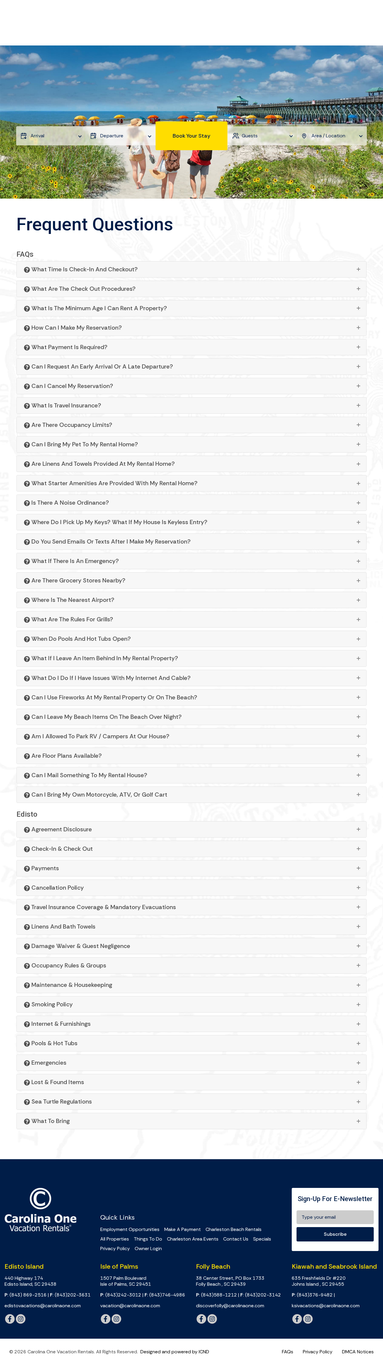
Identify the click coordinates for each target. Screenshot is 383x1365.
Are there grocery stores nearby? (77, 580)
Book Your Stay (191, 135)
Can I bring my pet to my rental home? (84, 444)
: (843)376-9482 (312, 1295)
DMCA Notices (358, 1352)
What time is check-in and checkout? (84, 269)
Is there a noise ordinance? (69, 502)
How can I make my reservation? (76, 327)
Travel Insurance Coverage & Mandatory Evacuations (103, 907)
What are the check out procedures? (83, 289)
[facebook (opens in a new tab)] (10, 1319)
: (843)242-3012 (120, 1295)
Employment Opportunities (129, 1229)
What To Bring (50, 1121)
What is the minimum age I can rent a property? (98, 308)
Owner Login (148, 1248)
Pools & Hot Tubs (53, 1043)
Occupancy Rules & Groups (68, 965)
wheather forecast (187, 1194)
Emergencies (48, 1062)
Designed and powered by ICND (174, 1352)
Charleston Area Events (192, 1239)
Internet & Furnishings (60, 1024)
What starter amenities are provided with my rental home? (113, 483)
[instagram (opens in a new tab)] (20, 1319)
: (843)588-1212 (216, 1295)
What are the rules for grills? (71, 619)
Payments (44, 868)
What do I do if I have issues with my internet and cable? (110, 678)
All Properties (114, 1239)
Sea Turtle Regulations (61, 1101)
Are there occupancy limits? (71, 425)
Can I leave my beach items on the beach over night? (106, 717)
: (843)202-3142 (260, 1295)
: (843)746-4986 (165, 1295)
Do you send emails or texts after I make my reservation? (110, 541)
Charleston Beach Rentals (234, 1229)
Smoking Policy (51, 1004)
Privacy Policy (115, 1248)
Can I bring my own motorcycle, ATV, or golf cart (98, 794)
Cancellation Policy (57, 887)
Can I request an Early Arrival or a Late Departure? (101, 366)
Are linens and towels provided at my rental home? (102, 464)
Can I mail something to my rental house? (88, 775)
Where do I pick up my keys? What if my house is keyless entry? (118, 522)
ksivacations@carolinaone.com (326, 1306)
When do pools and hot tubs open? (80, 639)
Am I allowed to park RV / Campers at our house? (99, 736)
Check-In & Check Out (61, 849)
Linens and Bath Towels (62, 926)
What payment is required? (68, 347)
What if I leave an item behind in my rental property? (104, 658)
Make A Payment (182, 1229)
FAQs (287, 1352)
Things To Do (148, 1239)
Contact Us (235, 1239)
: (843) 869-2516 (25, 1295)
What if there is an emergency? (74, 561)
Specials (262, 1239)
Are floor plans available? (66, 756)
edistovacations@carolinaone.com (42, 1306)
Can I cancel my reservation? (71, 386)
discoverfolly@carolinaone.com (230, 1306)
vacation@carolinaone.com (130, 1306)
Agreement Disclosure (61, 829)
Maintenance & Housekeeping (71, 985)
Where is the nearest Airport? (72, 600)
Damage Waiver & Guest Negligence (80, 946)
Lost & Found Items (57, 1082)
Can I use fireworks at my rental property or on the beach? (113, 697)
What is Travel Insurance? (65, 405)
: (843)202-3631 (70, 1295)
